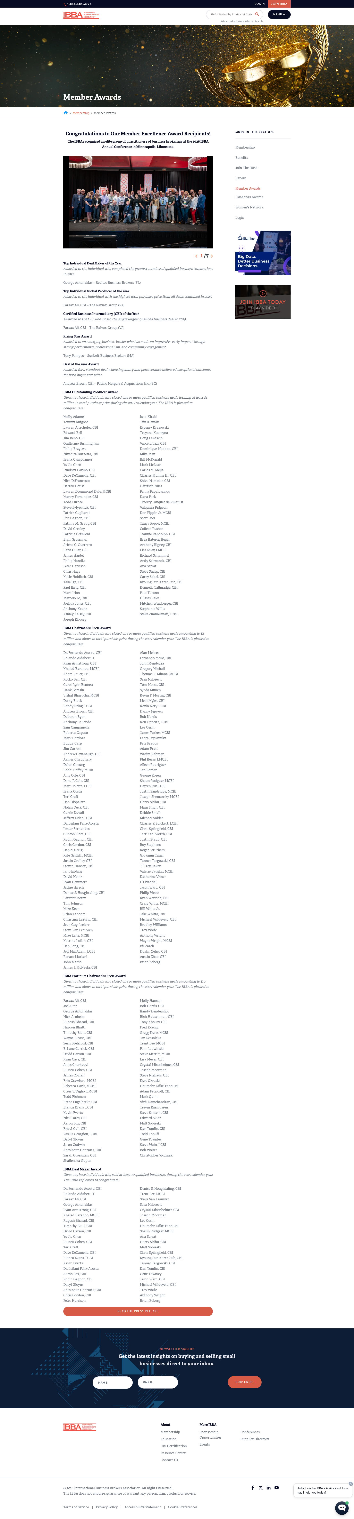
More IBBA (208, 1425)
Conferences (250, 1432)
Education (169, 1439)
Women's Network (249, 207)
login (260, 4)
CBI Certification (174, 1446)
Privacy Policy (107, 1507)
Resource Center (173, 1453)
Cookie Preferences (182, 1507)
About (165, 1425)
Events (205, 1444)
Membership (81, 113)
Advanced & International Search (241, 21)
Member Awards (248, 188)
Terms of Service (76, 1507)
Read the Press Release (138, 1311)
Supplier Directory (255, 1439)
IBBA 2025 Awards (249, 197)
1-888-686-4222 (79, 4)
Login (239, 217)
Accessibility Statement (143, 1507)
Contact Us (169, 1460)
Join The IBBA (246, 168)
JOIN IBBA (279, 4)
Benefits (241, 158)
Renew (240, 178)
